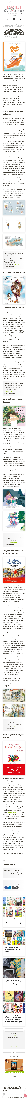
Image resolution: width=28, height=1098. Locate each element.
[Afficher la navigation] (7, 19)
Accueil (5, 24)
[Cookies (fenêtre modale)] (25, 1095)
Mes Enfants (11, 24)
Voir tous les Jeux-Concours (14, 1072)
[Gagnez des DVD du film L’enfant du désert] (14, 1065)
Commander (17, 264)
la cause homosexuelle (14, 812)
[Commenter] (13, 887)
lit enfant (14, 1035)
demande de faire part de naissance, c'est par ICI (14, 1045)
